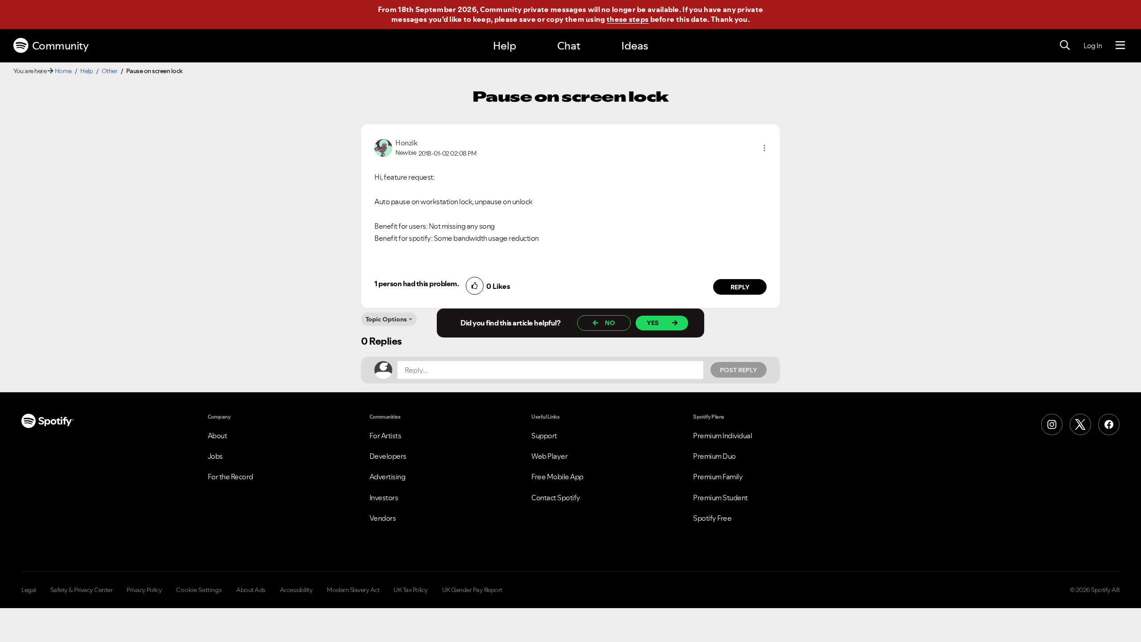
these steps (627, 19)
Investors (383, 497)
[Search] (1064, 45)
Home (63, 70)
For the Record (230, 477)
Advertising (387, 477)
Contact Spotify (555, 497)
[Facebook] (1109, 424)
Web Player (549, 456)
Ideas (634, 45)
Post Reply (738, 370)
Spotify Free (712, 518)
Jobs (215, 456)
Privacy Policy (144, 590)
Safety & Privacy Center (81, 590)
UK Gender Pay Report (472, 590)
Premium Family (718, 477)
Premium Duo (714, 456)
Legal (28, 590)
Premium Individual (722, 435)
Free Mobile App (557, 477)
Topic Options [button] (386, 319)
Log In (1093, 45)
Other (110, 70)
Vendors (382, 518)
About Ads (251, 590)
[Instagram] (1052, 424)
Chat (568, 45)
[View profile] (383, 147)
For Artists (385, 435)
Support (544, 435)
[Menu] (1120, 45)
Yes (653, 322)
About (217, 435)
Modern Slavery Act (353, 590)
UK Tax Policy (411, 590)
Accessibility (296, 590)
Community (60, 45)
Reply (740, 287)
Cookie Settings (199, 590)
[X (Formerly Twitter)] (1080, 424)
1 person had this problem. (416, 283)
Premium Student (720, 497)
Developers (387, 456)
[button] (764, 148)
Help (504, 45)
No (610, 322)
